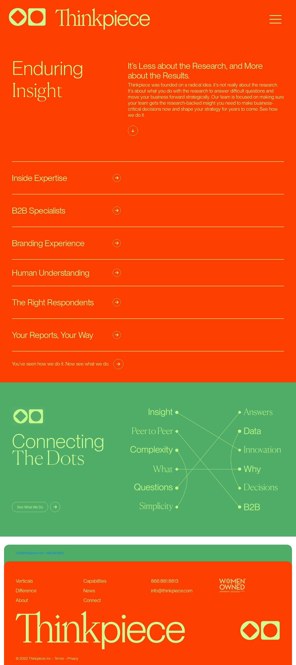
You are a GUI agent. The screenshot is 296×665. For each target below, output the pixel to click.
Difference (26, 591)
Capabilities (94, 581)
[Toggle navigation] (275, 19)
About (22, 600)
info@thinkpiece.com (30, 553)
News (89, 591)
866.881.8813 (55, 553)
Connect (92, 600)
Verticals (24, 581)
